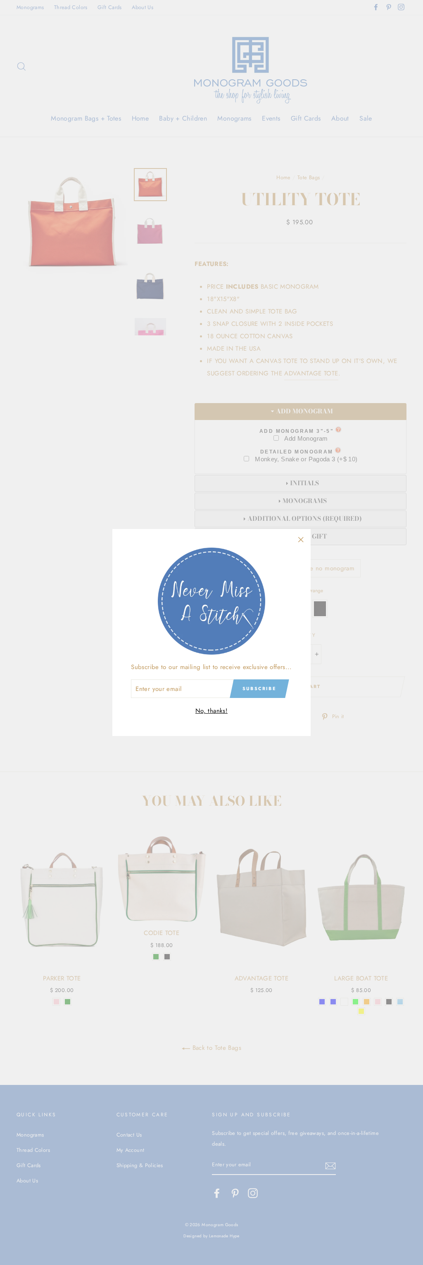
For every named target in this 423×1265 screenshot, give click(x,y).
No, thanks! (211, 710)
